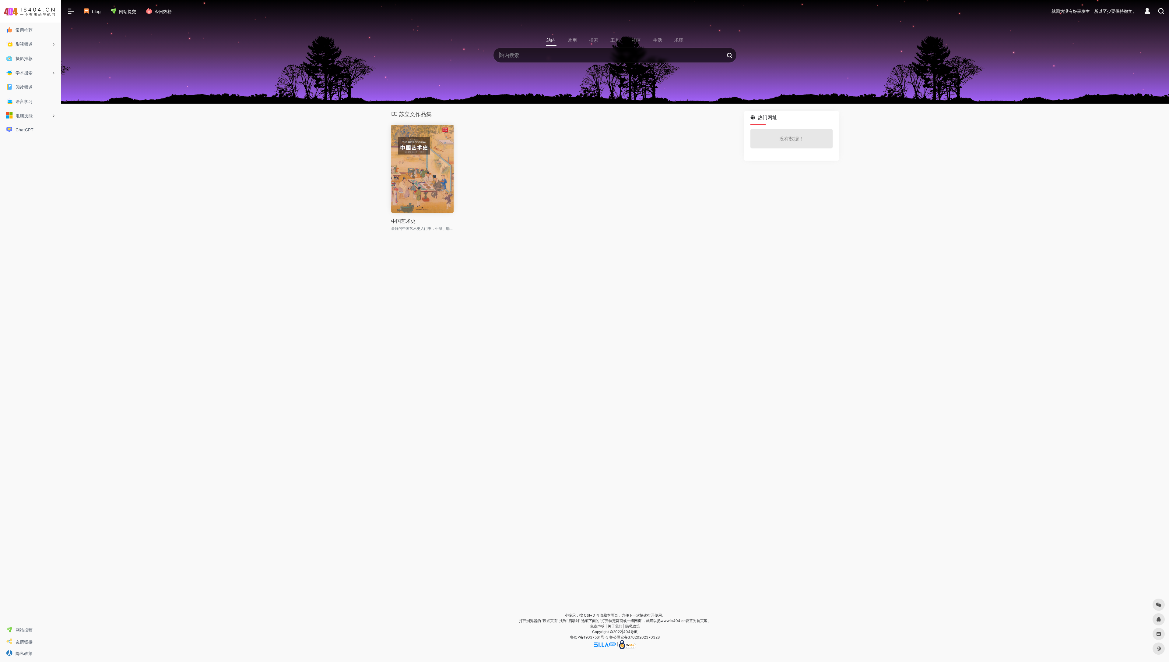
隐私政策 (632, 626)
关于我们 (615, 626)
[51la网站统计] (605, 644)
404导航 (630, 631)
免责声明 (597, 626)
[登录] (1147, 11)
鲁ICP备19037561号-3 (589, 637)
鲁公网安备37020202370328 (634, 637)
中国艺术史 (403, 221)
